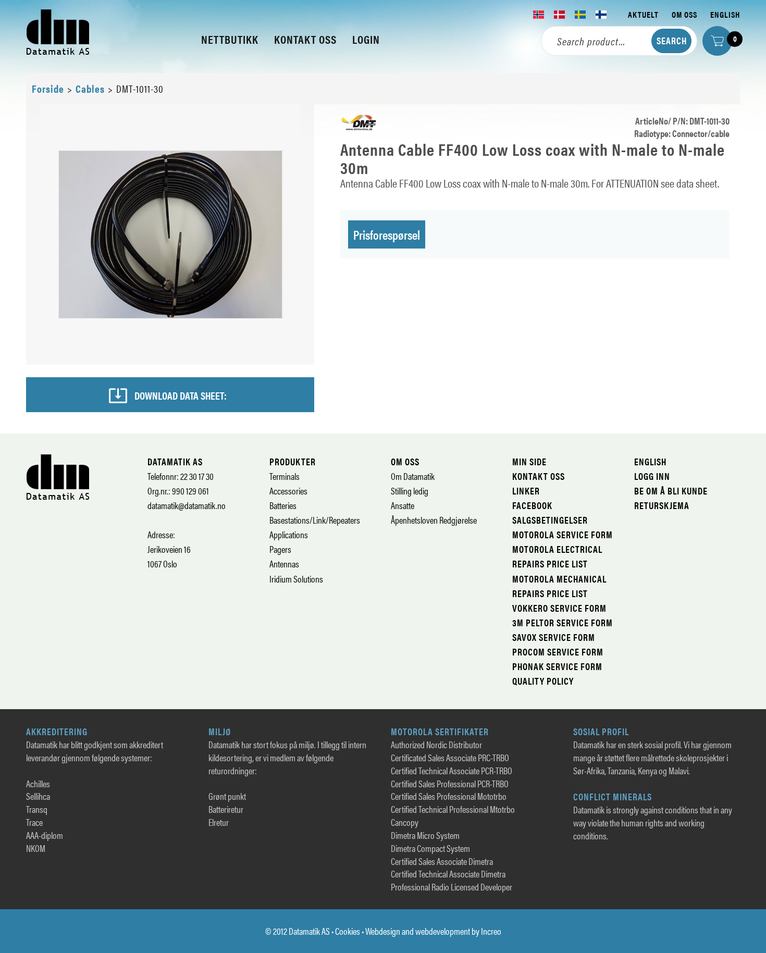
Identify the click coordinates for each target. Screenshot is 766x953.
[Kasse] (717, 41)
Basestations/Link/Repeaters (314, 519)
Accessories (288, 490)
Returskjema (661, 505)
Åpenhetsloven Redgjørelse (434, 519)
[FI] (601, 14)
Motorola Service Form (562, 534)
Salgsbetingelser (550, 519)
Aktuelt (643, 14)
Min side (529, 461)
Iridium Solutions (296, 578)
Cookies (347, 930)
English (725, 14)
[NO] (539, 14)
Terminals (284, 475)
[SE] (580, 14)
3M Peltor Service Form (562, 622)
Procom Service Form (557, 651)
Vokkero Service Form (559, 607)
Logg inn (652, 475)
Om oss (684, 14)
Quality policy (543, 680)
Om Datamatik (413, 475)
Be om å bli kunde (671, 490)
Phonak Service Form (557, 666)
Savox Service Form (553, 636)
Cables (90, 88)
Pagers (280, 548)
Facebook (532, 505)
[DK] (559, 14)
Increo (491, 930)
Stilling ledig (409, 490)
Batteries (282, 505)
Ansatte (402, 505)
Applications (288, 534)
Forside (48, 88)
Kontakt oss (538, 475)
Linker (526, 490)
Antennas (284, 563)
